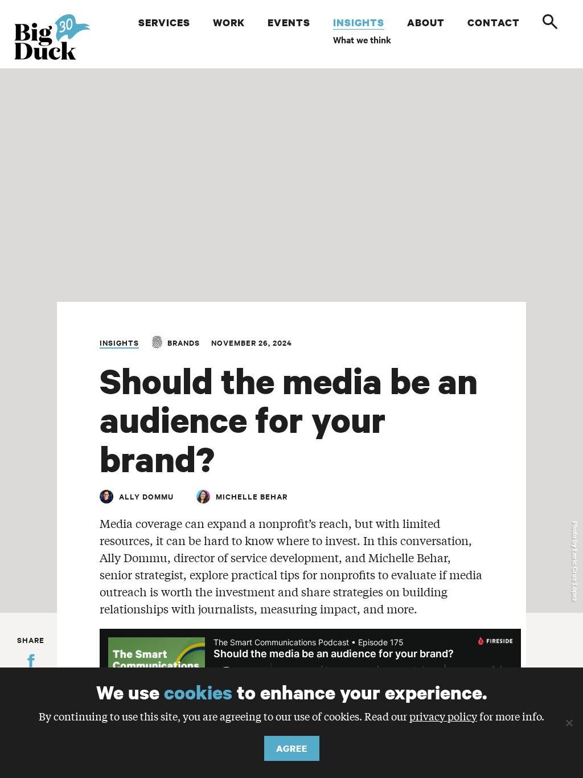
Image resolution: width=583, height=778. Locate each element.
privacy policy (443, 716)
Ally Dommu (146, 496)
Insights (119, 342)
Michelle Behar (252, 496)
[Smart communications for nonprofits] (58, 37)
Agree (291, 748)
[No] (568, 722)
